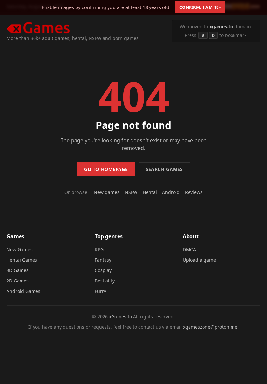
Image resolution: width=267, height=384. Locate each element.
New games (106, 192)
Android (171, 192)
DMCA (189, 249)
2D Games (18, 281)
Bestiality (105, 281)
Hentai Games (22, 260)
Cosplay (103, 270)
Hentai (150, 192)
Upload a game (199, 260)
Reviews (194, 192)
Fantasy (103, 260)
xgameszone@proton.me (210, 327)
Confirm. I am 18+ (200, 7)
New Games (20, 249)
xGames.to (120, 316)
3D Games (18, 270)
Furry (100, 291)
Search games (164, 169)
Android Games (23, 291)
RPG (99, 249)
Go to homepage (106, 169)
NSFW (131, 192)
